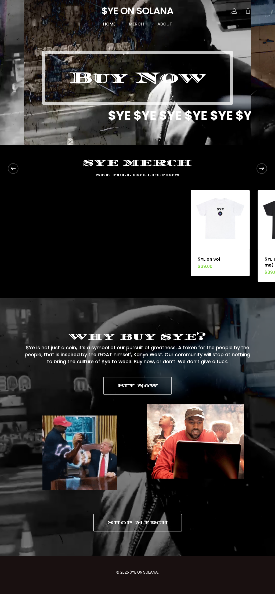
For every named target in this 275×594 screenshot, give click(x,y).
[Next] (261, 168)
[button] (137, 78)
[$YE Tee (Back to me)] (227, 219)
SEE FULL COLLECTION (137, 175)
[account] (234, 11)
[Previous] (13, 168)
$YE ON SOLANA (137, 11)
